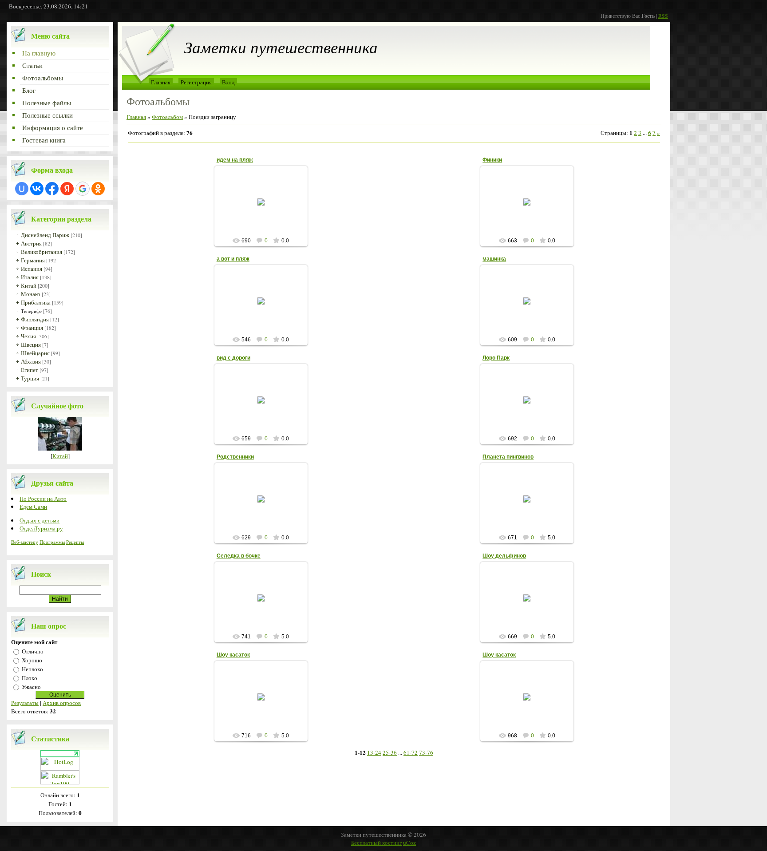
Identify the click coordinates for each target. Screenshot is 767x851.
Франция (32, 328)
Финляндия (35, 319)
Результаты (25, 703)
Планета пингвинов (508, 457)
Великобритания (41, 252)
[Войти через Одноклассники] (98, 188)
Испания (31, 269)
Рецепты (75, 541)
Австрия (31, 243)
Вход (228, 82)
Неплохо (32, 669)
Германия (33, 260)
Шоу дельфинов (504, 556)
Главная (160, 82)
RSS (663, 15)
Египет (29, 370)
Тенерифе (31, 311)
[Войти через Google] (82, 189)
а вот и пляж (233, 259)
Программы (52, 541)
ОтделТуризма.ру (41, 528)
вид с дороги (233, 358)
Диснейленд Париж (45, 235)
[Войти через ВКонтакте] (36, 188)
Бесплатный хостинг (376, 843)
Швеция (31, 344)
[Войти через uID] (21, 188)
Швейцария (35, 353)
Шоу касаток (233, 655)
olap (265, 212)
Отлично (32, 651)
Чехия (28, 336)
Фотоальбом (167, 117)
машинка (494, 259)
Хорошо (32, 660)
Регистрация (196, 82)
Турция (30, 378)
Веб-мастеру (24, 541)
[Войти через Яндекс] (67, 188)
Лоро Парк (496, 358)
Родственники (235, 457)
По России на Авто (43, 499)
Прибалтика (36, 302)
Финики (492, 160)
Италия (30, 277)
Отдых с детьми (39, 520)
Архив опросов (62, 703)
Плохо (29, 678)
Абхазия (31, 361)
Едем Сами (33, 507)
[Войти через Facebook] (52, 188)
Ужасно (31, 687)
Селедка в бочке (239, 556)
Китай (28, 285)
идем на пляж (235, 160)
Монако (30, 294)
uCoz (409, 843)
